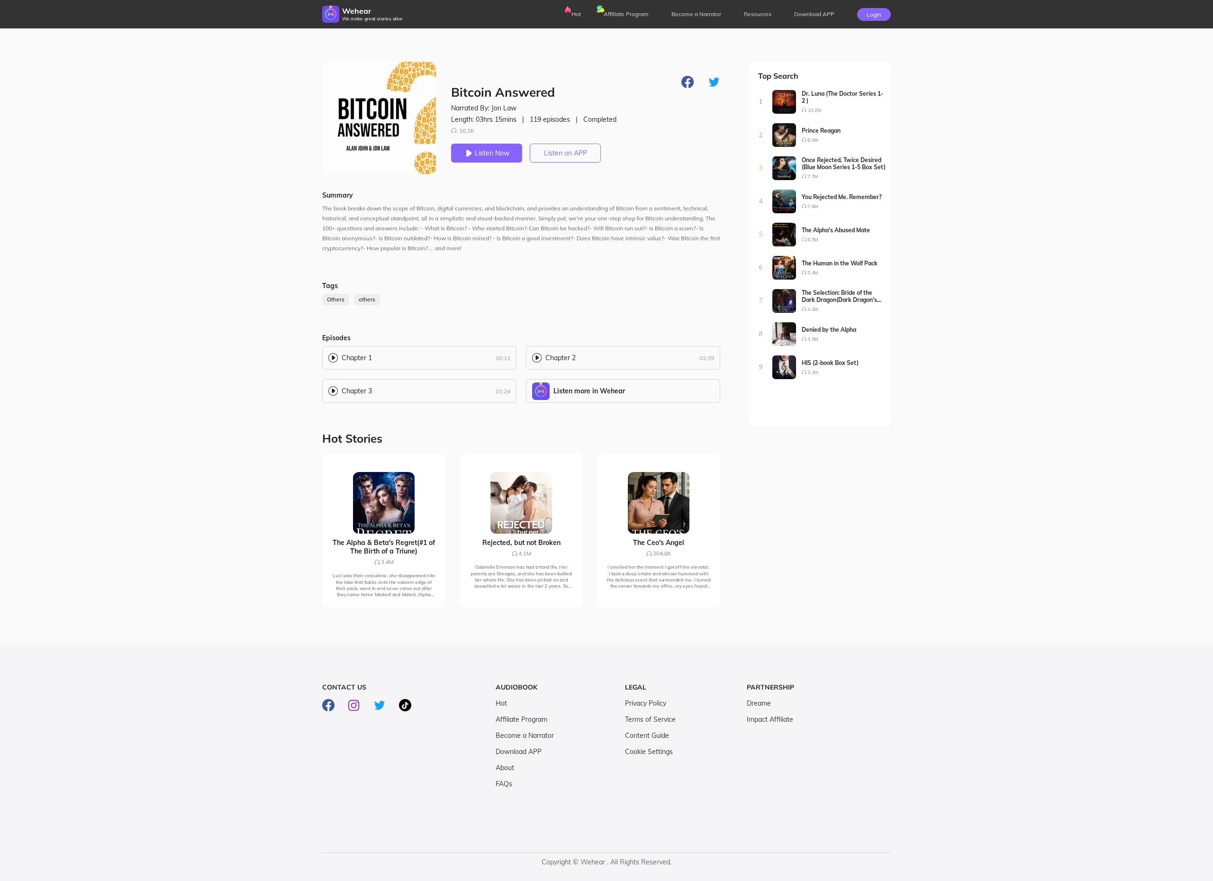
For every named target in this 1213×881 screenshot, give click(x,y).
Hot (576, 14)
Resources (757, 14)
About (505, 767)
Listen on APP (565, 153)
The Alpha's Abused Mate (836, 230)
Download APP (519, 751)
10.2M (814, 110)
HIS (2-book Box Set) (830, 362)
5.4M (812, 272)
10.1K (466, 130)
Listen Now (492, 153)
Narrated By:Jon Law (483, 108)
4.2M (812, 309)
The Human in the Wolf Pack (840, 263)
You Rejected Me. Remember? (842, 196)
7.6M (812, 206)
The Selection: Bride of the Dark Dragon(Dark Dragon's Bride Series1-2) (839, 296)
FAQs (504, 784)
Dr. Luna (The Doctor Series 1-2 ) (842, 97)
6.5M (812, 239)
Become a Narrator (696, 14)
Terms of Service (650, 719)
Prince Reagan (821, 130)
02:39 (706, 358)
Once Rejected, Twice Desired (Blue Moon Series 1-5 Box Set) (844, 163)
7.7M (812, 176)
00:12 (503, 358)
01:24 (503, 391)
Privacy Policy (645, 703)
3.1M (812, 372)
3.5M (812, 339)
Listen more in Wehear (589, 391)
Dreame (759, 703)
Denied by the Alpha (829, 329)
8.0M (812, 140)
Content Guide (647, 735)
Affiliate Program (626, 14)
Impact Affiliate (770, 719)
